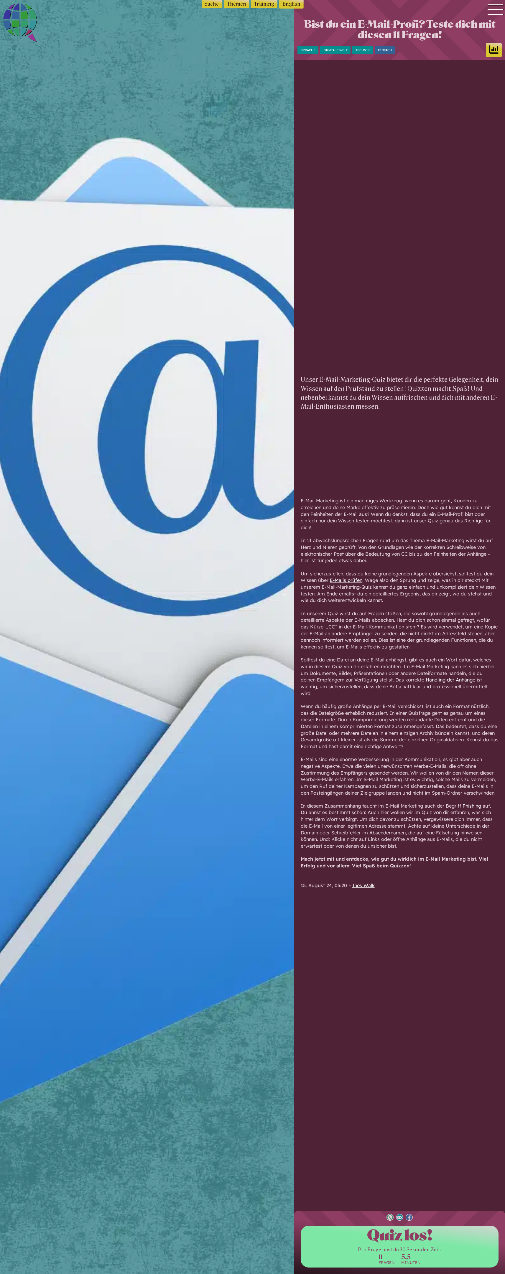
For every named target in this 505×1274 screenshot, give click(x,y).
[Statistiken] (494, 50)
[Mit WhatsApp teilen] (390, 1218)
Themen (236, 4)
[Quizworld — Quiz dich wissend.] (32, 23)
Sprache (308, 50)
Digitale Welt (335, 50)
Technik (363, 50)
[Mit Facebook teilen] (409, 1218)
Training (264, 4)
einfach (385, 50)
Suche (212, 4)
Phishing (472, 806)
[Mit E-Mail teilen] (400, 1218)
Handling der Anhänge (450, 680)
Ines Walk (363, 885)
